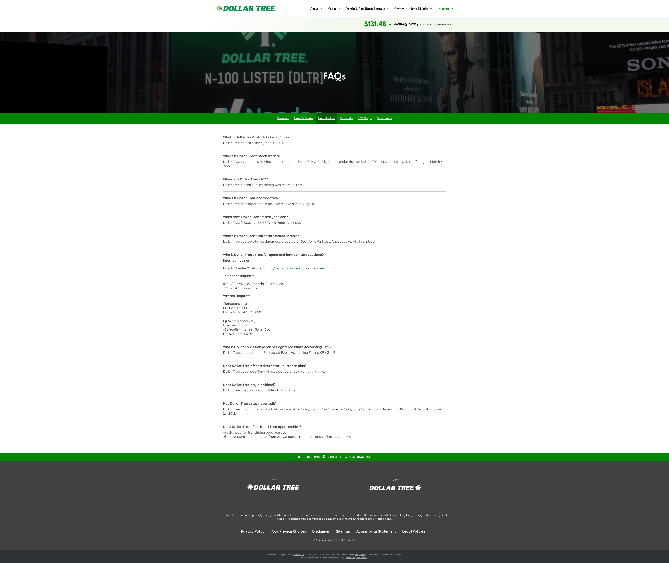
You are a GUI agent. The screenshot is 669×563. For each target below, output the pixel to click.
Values (332, 8)
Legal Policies (413, 531)
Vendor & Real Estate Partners (365, 8)
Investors (443, 8)
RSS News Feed (360, 457)
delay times (360, 555)
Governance (384, 118)
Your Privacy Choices (288, 531)
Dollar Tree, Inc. (328, 540)
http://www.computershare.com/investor (297, 268)
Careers (399, 8)
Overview (283, 118)
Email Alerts (311, 457)
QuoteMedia (298, 555)
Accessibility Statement (376, 531)
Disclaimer (321, 531)
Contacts (334, 457)
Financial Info (326, 118)
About (314, 8)
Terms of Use (361, 558)
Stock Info (346, 118)
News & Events (303, 118)
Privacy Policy (252, 531)
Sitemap (343, 531)
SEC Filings (365, 118)
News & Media (419, 8)
